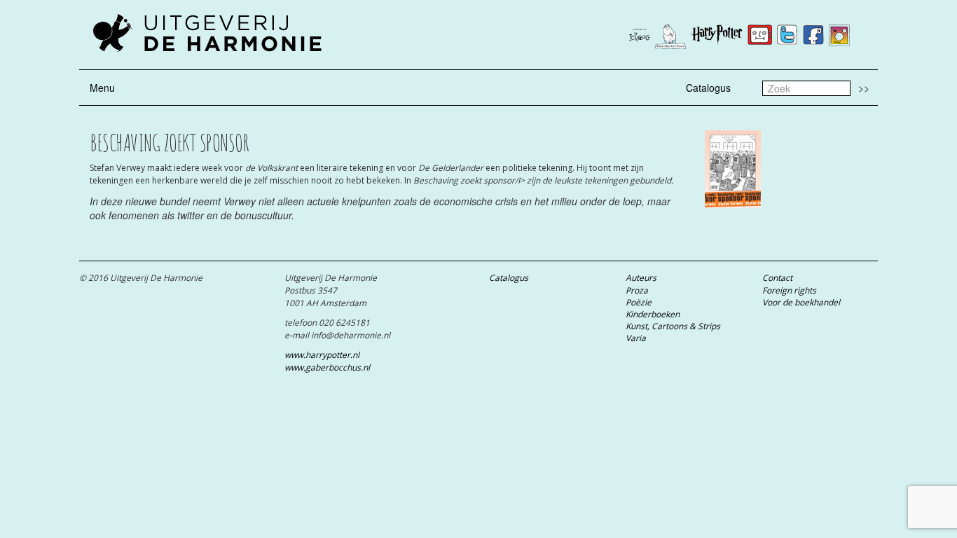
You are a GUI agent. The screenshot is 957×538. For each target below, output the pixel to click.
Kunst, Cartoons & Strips (673, 326)
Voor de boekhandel (801, 302)
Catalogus (708, 88)
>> (863, 88)
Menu (102, 88)
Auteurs (641, 278)
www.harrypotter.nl (321, 355)
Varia (636, 338)
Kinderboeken (653, 314)
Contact (777, 278)
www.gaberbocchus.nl (327, 367)
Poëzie (639, 302)
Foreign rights (789, 290)
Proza (637, 290)
